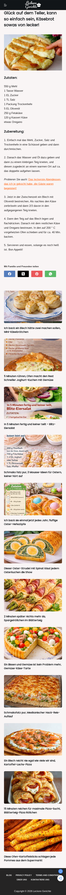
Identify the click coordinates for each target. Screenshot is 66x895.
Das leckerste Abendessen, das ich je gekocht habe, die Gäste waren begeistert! (32, 184)
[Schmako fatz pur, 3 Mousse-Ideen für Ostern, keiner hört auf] (33, 451)
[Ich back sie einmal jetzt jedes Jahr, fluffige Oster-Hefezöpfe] (33, 499)
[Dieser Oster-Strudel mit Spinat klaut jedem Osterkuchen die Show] (33, 547)
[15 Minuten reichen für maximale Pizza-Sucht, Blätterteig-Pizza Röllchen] (33, 787)
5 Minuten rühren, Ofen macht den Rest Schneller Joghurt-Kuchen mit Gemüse (29, 378)
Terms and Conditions (48, 875)
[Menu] (5, 5)
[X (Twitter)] (23, 274)
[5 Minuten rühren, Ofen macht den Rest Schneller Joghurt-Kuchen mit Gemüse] (33, 355)
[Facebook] (9, 274)
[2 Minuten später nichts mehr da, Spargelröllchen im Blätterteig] (33, 595)
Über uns (22, 880)
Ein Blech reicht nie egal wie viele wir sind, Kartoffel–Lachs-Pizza (29, 762)
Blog (9, 875)
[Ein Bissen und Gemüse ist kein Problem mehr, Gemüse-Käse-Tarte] (33, 643)
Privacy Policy (24, 875)
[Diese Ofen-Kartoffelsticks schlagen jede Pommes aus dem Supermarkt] (33, 835)
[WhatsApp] (50, 274)
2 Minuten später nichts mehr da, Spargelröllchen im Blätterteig (24, 618)
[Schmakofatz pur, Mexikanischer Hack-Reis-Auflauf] (33, 691)
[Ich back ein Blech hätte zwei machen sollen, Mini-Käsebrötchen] (33, 307)
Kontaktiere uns (40, 880)
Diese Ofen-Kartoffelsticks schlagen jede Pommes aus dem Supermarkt (30, 858)
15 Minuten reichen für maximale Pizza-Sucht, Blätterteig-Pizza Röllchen (32, 810)
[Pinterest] (36, 274)
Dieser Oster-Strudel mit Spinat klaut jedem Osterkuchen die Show (31, 570)
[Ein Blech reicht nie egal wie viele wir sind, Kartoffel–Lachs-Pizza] (33, 739)
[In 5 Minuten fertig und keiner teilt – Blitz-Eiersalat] (33, 403)
